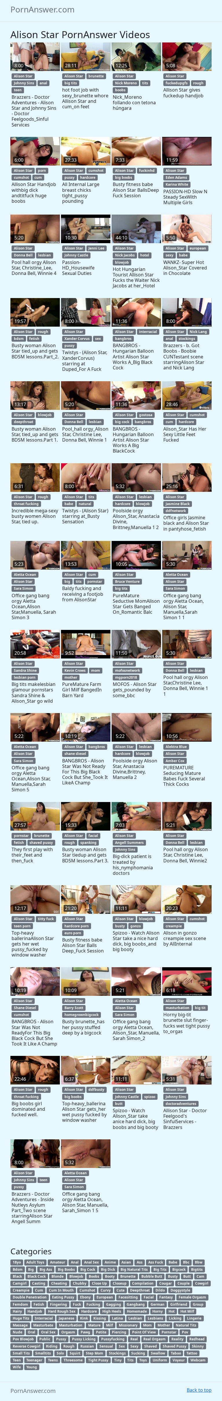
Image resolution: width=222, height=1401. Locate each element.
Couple (183, 1283)
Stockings (117, 1353)
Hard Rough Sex (61, 1311)
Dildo (160, 1290)
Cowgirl (201, 1283)
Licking (175, 1318)
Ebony (85, 1297)
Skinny (198, 1346)
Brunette (128, 1276)
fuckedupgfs (177, 83)
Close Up (99, 1283)
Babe (173, 1262)
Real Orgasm (154, 1339)
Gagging (113, 1304)
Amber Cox (175, 760)
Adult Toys (35, 1262)
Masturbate (43, 1325)
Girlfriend (178, 1304)
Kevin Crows (75, 670)
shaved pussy (41, 842)
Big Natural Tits (134, 1269)
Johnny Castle (76, 255)
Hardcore (89, 1311)
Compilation (142, 1283)
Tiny (118, 1360)
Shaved (150, 1346)
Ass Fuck (155, 1262)
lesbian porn (25, 677)
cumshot (21, 177)
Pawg (85, 1332)
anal (43, 83)
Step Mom (94, 1353)
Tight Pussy (98, 1360)
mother (70, 677)
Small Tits (21, 1353)
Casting (38, 1283)
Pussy (61, 1339)
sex (98, 338)
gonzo (135, 926)
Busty (173, 1276)
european (198, 248)
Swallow (158, 1353)
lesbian (44, 255)
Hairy (17, 1311)
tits (145, 83)
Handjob (34, 1311)
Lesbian (135, 1318)
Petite (101, 1332)
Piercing (119, 1332)
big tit (200, 1007)
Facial (149, 1297)
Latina (117, 1318)
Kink (84, 1318)
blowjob (122, 262)
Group (198, 1304)
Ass (140, 1262)
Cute (120, 1290)
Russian (87, 1346)
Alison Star (23, 76)
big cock (122, 421)
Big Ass (46, 1269)
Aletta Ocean (25, 574)
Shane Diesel (25, 1007)
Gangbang (136, 1304)
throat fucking (26, 503)
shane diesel (75, 753)
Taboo (176, 1353)
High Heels (111, 1311)
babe (183, 255)
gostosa (145, 414)
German (157, 1304)
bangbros (123, 338)
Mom (147, 1325)
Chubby (79, 1283)
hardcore (87, 177)
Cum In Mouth (61, 1290)
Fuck (77, 1304)
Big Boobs (66, 1269)
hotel (144, 255)
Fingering (58, 1304)
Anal (75, 1262)
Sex (122, 1346)
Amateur (57, 1262)
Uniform (160, 1360)
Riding (52, 1346)
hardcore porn (76, 926)
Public (44, 1339)
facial (93, 835)
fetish (34, 338)
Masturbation (70, 1325)
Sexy (134, 1346)
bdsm (19, 338)
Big (31, 1269)
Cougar (165, 1283)
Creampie (21, 1290)
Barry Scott (73, 1007)
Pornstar (169, 1332)
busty (120, 926)
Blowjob (76, 1276)
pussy (69, 177)
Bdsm (18, 1269)
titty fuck (46, 918)
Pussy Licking (84, 1339)
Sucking (138, 1353)
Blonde (57, 1276)
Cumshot (87, 1290)
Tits (130, 1360)
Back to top (199, 1390)
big (67, 581)
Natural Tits (186, 1325)
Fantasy (166, 1297)
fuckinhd (147, 170)
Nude (17, 1332)
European (105, 1297)
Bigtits (197, 1269)
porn (42, 170)
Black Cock (36, 1276)
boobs (120, 90)
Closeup (120, 1283)
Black (17, 1276)
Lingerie (194, 1318)
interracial (148, 331)
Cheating (59, 1283)
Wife (17, 1367)
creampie (174, 926)
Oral (31, 1332)
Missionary (128, 1325)
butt (119, 1103)
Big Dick (108, 1269)
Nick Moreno (126, 83)
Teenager (34, 1360)
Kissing (99, 1318)
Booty (110, 1276)
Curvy (106, 1290)
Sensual (106, 1346)
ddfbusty (96, 1089)
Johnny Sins (24, 83)
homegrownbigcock (81, 1014)
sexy (169, 255)
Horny (157, 1311)
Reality (177, 1339)
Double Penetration (30, 1297)
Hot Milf (187, 1311)
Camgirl (20, 1283)
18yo (17, 1262)
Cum (39, 1290)
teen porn (22, 926)
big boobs (123, 177)
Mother (164, 1325)
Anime (110, 1262)
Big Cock (87, 1269)
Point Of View (144, 1332)
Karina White (177, 184)
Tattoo (191, 1353)
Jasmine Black (178, 503)
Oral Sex (48, 1332)
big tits (70, 83)
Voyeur (179, 1360)
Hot (172, 1311)
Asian (126, 1262)
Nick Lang (198, 331)
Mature (94, 1325)
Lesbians (155, 1318)
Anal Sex (91, 1262)
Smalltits (43, 1353)
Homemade (137, 1311)
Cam (200, 1276)
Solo (60, 1353)
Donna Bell (23, 255)
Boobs (94, 1276)
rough (198, 83)
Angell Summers (129, 842)
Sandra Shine (25, 670)
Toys (143, 1360)
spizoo (149, 1096)
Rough (69, 1346)
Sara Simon (23, 588)
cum (38, 177)
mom (95, 670)
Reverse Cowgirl (26, 1346)
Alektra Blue (176, 746)
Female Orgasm (192, 1297)
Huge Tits (21, 1318)
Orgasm (68, 1332)
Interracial (44, 1318)
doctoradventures (181, 1103)
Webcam (198, 1360)
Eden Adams (176, 177)
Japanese (66, 1318)
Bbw (198, 1262)
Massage (20, 1325)
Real (134, 1339)
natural (85, 503)
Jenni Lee (96, 248)
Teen (17, 1360)
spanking (88, 842)
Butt (187, 1276)
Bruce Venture (127, 581)
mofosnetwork (127, 670)
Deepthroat (140, 1290)
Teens (53, 1360)
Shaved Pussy (174, 1346)
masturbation (177, 1007)
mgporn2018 (126, 677)
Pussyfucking (113, 1339)
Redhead (197, 1339)
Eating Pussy (63, 1297)
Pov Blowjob (23, 1339)
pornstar (94, 581)
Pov (185, 1332)
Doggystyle (180, 1290)
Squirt (75, 1353)
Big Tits (159, 1269)
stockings (187, 338)
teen (18, 90)
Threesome (73, 1360)
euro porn (72, 933)
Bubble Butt (151, 1276)
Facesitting (128, 1297)
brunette (96, 76)
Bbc (186, 1262)
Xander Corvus (77, 338)
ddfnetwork (176, 510)
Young (31, 1367)
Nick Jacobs (125, 255)
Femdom (20, 1304)
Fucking (93, 1304)
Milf (109, 1325)
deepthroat (23, 421)
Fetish (39, 1304)
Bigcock (179, 1269)
